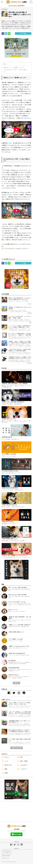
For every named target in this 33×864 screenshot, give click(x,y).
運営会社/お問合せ (6, 855)
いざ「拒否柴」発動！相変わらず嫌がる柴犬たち (19, 739)
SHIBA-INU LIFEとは (7, 850)
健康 (6, 769)
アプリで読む (23, 33)
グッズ (6, 761)
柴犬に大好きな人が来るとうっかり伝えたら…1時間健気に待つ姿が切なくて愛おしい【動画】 (19, 730)
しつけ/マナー (23, 769)
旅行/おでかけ (8, 765)
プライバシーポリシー (7, 854)
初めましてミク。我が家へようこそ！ (14, 67)
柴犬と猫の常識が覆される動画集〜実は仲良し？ (16, 248)
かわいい (7, 757)
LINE (9, 33)
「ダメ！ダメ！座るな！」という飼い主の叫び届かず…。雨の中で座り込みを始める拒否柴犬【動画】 (19, 712)
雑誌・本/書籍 (23, 761)
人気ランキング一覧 (16, 747)
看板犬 (6, 773)
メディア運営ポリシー (7, 852)
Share (3, 33)
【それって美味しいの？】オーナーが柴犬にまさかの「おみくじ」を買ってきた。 (19, 703)
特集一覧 (16, 683)
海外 (21, 757)
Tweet (6, 33)
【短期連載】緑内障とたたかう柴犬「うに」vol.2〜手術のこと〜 (19, 721)
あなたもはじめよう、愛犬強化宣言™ (17, 5)
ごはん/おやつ (23, 765)
